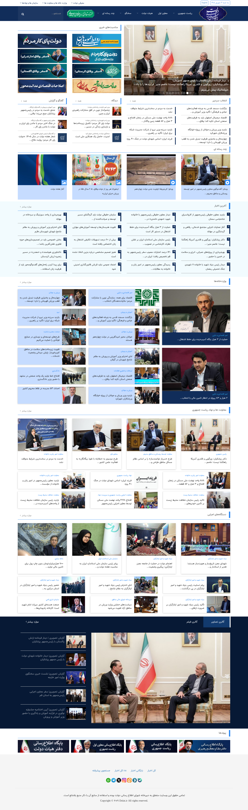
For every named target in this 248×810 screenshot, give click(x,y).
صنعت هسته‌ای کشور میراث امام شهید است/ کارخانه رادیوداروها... (40, 606)
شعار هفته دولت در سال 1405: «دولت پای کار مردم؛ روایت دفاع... (37, 137)
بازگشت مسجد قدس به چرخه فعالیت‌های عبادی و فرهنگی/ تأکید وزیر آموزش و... (207, 110)
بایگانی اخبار (137, 771)
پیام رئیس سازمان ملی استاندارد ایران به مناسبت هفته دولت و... (99, 565)
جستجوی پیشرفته (101, 771)
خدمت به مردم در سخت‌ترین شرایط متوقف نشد (151, 110)
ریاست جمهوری (184, 13)
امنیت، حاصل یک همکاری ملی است (92, 135)
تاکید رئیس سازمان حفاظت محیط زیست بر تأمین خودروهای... (185, 501)
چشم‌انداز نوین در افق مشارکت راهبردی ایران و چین (91, 110)
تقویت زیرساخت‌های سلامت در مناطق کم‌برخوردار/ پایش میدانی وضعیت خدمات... (42, 353)
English (204, 2)
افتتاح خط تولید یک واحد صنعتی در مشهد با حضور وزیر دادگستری (40, 377)
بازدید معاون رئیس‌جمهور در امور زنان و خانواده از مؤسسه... (41, 482)
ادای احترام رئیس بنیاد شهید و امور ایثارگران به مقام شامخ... (115, 586)
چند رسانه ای (107, 13)
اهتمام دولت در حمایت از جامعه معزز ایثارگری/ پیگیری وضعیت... (154, 565)
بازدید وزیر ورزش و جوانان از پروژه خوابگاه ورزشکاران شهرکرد (207, 131)
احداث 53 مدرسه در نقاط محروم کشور (41, 388)
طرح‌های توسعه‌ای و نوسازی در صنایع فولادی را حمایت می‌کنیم (42, 338)
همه (25, 101)
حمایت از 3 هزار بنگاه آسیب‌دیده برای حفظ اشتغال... (202, 339)
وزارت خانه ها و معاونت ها (55, 3)
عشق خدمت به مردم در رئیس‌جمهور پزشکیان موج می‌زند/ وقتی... (38, 110)
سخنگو (127, 13)
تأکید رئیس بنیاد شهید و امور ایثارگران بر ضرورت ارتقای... (185, 606)
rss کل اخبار (120, 771)
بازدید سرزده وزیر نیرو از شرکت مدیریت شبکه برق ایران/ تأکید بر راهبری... (150, 131)
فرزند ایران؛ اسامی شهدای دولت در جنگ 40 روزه (149, 139)
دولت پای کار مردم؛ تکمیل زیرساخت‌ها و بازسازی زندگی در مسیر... (92, 123)
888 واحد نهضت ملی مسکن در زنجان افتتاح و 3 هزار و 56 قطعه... (186, 482)
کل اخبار (151, 771)
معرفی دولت (78, 3)
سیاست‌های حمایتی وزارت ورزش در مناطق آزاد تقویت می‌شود (115, 606)
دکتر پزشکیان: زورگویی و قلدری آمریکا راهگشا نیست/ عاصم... (209, 460)
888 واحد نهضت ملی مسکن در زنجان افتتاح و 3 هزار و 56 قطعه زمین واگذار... (150, 119)
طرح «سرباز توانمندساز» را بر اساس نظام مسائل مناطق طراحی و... (152, 460)
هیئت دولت (147, 13)
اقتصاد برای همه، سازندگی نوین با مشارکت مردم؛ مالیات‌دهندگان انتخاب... (112, 299)
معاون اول (163, 13)
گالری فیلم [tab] (192, 622)
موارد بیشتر (26, 206)
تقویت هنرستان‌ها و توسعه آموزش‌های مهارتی (94, 227)
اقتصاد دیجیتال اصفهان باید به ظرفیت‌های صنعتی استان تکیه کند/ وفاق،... (207, 119)
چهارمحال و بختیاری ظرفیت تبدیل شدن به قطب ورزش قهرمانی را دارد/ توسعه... (204, 140)
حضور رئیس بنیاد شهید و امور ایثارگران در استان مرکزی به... (39, 586)
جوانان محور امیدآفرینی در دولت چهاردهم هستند (112, 338)
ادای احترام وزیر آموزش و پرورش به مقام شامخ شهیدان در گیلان (112, 358)
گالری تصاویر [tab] (217, 622)
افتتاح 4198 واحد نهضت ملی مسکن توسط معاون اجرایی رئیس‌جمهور (114, 501)
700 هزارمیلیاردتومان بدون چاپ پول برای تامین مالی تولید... (44, 565)
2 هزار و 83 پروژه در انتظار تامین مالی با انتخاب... (203, 398)
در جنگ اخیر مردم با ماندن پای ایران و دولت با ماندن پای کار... (37, 123)
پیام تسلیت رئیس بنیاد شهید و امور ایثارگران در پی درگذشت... (187, 586)
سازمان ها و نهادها (29, 3)
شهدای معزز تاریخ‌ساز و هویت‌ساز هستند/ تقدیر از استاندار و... (207, 565)
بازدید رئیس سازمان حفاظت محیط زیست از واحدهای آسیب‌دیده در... (39, 501)
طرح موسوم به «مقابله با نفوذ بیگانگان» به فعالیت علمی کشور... (97, 460)
